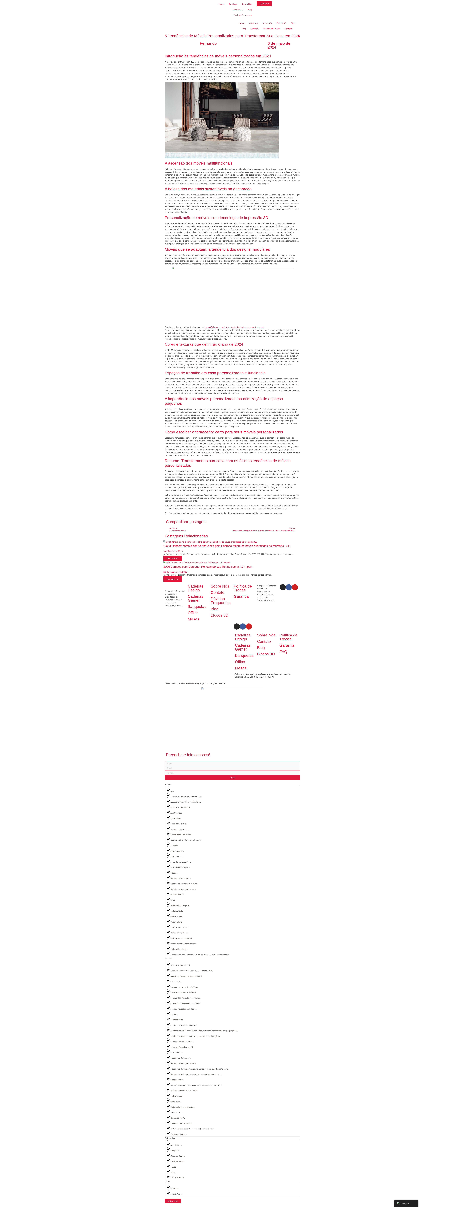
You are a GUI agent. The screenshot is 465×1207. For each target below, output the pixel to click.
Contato (288, 28)
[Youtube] (295, 587)
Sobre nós (267, 23)
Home (221, 4)
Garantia (254, 28)
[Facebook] (289, 587)
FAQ (244, 28)
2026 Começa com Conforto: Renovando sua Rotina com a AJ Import (207, 566)
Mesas (193, 619)
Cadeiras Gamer (195, 598)
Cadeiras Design (195, 588)
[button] (234, 521)
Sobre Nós (247, 4)
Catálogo (233, 4)
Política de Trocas (271, 28)
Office (193, 613)
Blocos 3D (238, 9)
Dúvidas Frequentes (243, 15)
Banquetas (197, 606)
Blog (250, 9)
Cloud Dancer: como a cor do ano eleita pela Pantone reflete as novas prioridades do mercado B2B (226, 546)
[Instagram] (283, 587)
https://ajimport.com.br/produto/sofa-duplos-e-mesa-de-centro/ (234, 327)
